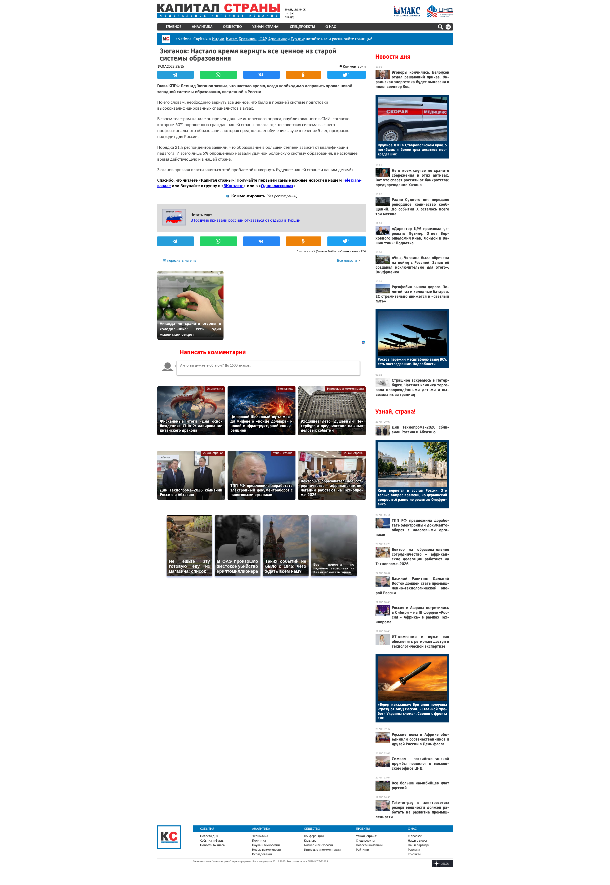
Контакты (414, 854)
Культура (310, 841)
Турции (297, 39)
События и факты (212, 841)
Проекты (363, 829)
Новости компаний (369, 845)
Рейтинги (362, 850)
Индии (218, 39)
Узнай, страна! (266, 27)
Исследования (262, 854)
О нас (330, 27)
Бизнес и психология (319, 845)
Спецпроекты (302, 27)
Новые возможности (266, 850)
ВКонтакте (234, 186)
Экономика (215, 389)
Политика (259, 841)
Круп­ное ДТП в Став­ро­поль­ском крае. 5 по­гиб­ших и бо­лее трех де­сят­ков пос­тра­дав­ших (412, 149)
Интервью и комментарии (345, 389)
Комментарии (354, 67)
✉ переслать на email (180, 261)
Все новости (347, 261)
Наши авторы (417, 841)
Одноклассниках (277, 186)
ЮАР (262, 39)
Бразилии (248, 39)
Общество (232, 27)
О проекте (415, 836)
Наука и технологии (266, 845)
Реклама (414, 850)
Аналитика (202, 27)
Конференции (314, 836)
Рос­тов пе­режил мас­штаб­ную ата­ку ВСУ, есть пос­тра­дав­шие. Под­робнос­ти (412, 361)
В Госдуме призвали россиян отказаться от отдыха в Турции (245, 220)
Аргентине (277, 39)
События (207, 829)
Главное (173, 27)
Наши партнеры (419, 845)
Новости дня (392, 56)
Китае (231, 39)
